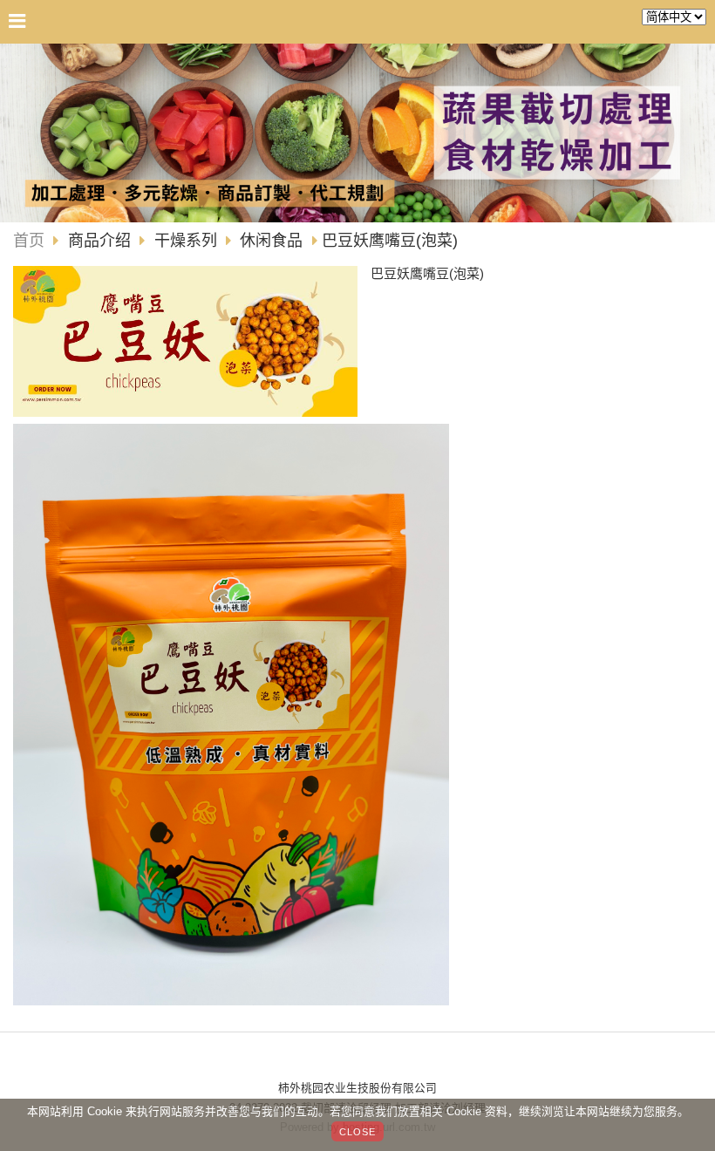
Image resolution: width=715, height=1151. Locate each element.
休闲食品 (271, 240)
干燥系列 (185, 240)
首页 (28, 240)
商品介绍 (101, 240)
